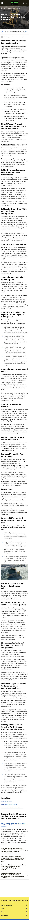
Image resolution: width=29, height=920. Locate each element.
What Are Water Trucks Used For (9, 804)
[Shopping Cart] (27, 3)
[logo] (14, 3)
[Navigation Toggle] (2, 3)
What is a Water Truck (6, 801)
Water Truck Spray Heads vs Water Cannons (12, 808)
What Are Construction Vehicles (12, 8)
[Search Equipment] (23, 3)
